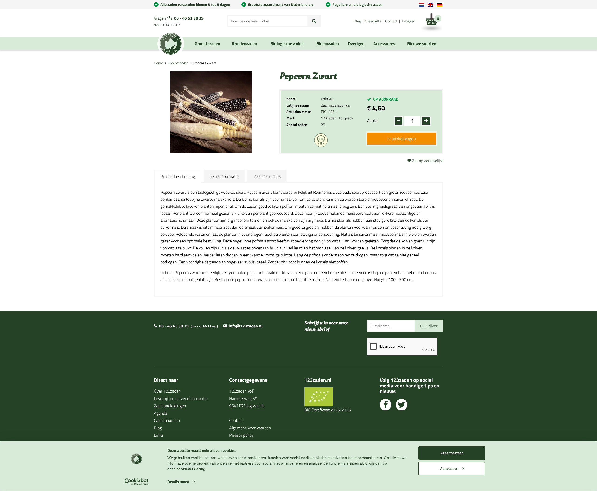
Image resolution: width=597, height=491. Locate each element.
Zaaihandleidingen (170, 406)
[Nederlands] (421, 4)
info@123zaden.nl (246, 326)
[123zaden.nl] (170, 43)
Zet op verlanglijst (427, 161)
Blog (357, 21)
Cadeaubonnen (167, 420)
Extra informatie (224, 176)
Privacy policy (241, 435)
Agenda (160, 413)
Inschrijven (428, 326)
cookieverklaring (191, 469)
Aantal (372, 120)
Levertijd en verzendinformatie (181, 398)
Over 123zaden (167, 391)
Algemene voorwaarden (250, 428)
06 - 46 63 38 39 (189, 18)
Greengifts (373, 21)
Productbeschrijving (177, 176)
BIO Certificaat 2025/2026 (327, 410)
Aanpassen (449, 468)
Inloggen (408, 21)
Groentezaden (178, 63)
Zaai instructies (267, 176)
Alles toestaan (451, 453)
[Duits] (439, 4)
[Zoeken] (314, 21)
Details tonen (178, 482)
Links (158, 435)
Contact (391, 21)
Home (158, 63)
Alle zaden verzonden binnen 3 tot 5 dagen (195, 4)
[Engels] (430, 4)
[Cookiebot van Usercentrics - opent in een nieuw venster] (136, 481)
